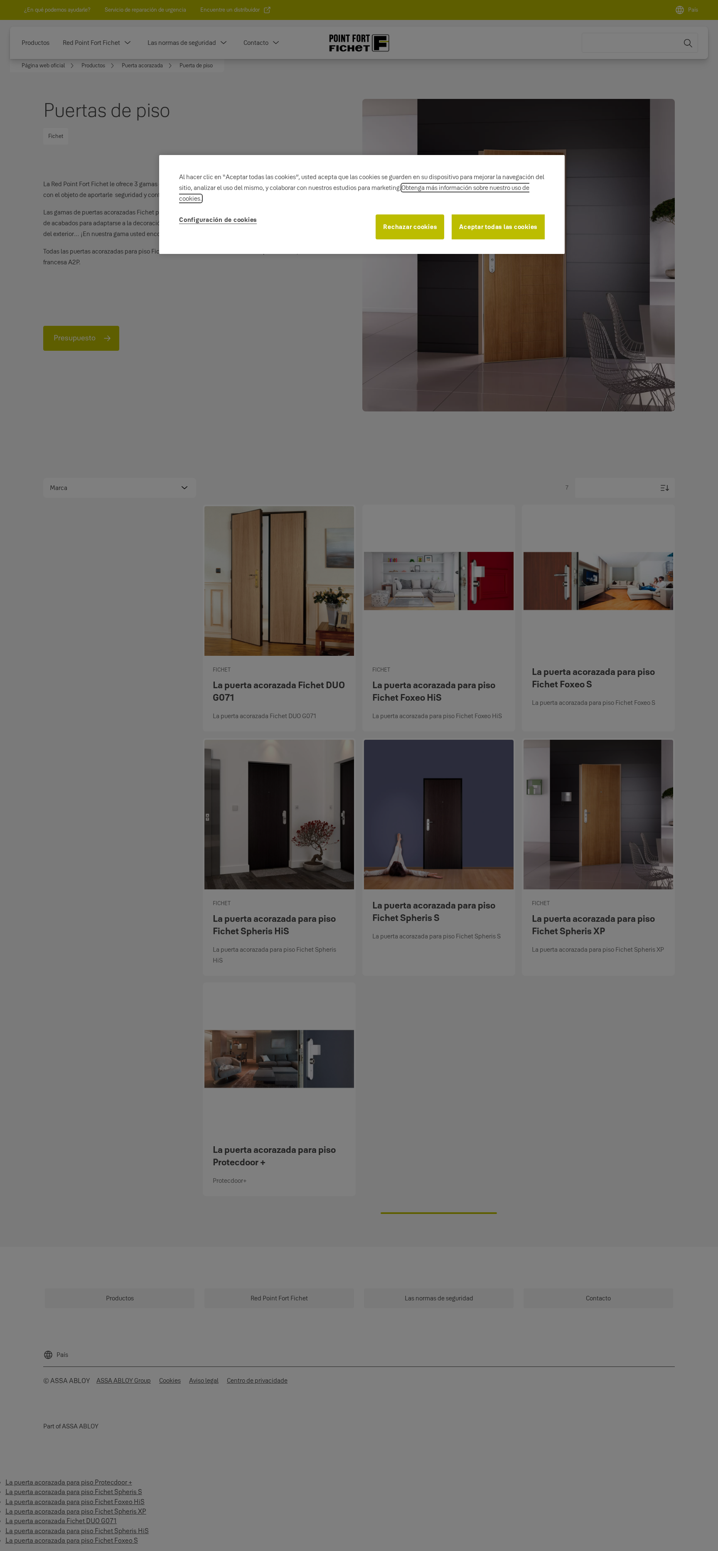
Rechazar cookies (410, 227)
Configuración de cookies (218, 220)
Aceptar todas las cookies (498, 227)
